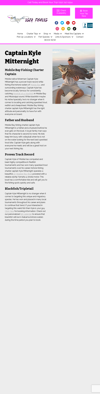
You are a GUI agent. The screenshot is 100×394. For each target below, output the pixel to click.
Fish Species (44, 37)
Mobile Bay (35, 85)
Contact (79, 37)
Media (56, 33)
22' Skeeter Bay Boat (23, 174)
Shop (46, 33)
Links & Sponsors (63, 37)
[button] (40, 33)
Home (20, 33)
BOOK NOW (50, 40)
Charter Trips (32, 33)
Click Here (9, 211)
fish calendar (26, 214)
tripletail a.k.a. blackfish (23, 93)
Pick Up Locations (25, 37)
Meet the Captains (73, 33)
